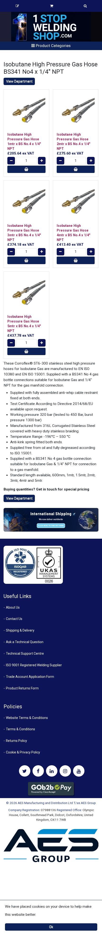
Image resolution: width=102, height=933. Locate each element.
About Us (13, 607)
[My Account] (17, 6)
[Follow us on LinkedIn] (51, 771)
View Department (19, 81)
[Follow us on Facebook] (38, 771)
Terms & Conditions (20, 729)
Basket (51, 6)
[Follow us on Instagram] (65, 771)
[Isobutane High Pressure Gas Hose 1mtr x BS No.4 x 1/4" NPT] (26, 112)
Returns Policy (16, 741)
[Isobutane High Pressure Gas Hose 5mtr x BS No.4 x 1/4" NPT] (26, 294)
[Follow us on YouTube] (78, 771)
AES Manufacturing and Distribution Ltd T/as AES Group (57, 803)
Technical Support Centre (25, 653)
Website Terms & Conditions (27, 718)
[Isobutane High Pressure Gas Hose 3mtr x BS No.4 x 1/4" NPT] (26, 203)
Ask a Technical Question (24, 642)
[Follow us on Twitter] (24, 771)
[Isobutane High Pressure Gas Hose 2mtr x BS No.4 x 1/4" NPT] (76, 112)
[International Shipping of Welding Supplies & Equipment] (51, 519)
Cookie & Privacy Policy (23, 752)
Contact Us (14, 619)
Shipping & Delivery (20, 630)
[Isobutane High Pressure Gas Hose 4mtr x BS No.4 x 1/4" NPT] (76, 203)
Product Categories (53, 45)
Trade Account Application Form (30, 677)
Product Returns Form (22, 688)
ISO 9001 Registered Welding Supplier (34, 665)
